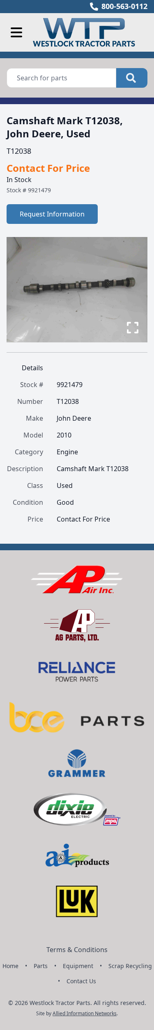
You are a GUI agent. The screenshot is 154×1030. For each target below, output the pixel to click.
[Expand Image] (132, 327)
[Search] (131, 78)
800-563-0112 (124, 6)
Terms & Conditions (77, 949)
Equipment (78, 966)
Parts (41, 966)
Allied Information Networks (85, 1013)
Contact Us (81, 981)
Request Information (52, 214)
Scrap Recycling (130, 966)
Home (10, 966)
